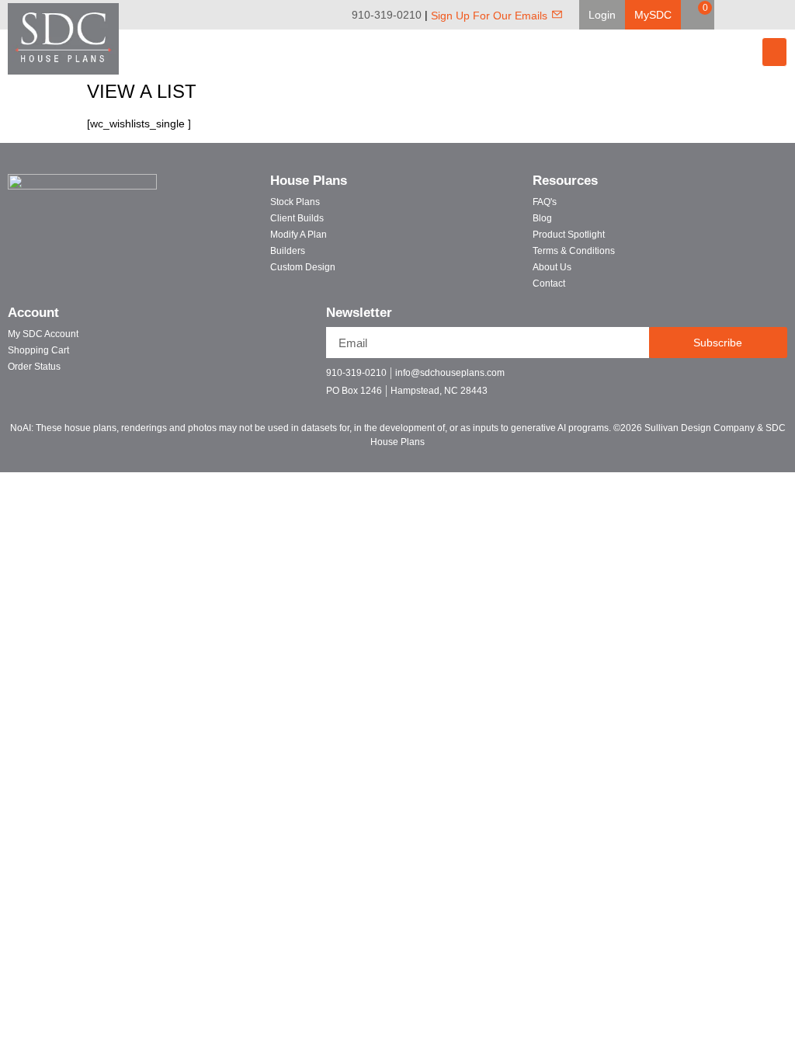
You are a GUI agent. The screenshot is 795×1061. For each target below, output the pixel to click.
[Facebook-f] (679, 379)
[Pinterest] (762, 15)
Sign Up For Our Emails (489, 15)
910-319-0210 (387, 15)
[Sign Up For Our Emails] (557, 14)
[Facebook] (741, 15)
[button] (602, 15)
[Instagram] (784, 15)
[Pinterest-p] (733, 379)
